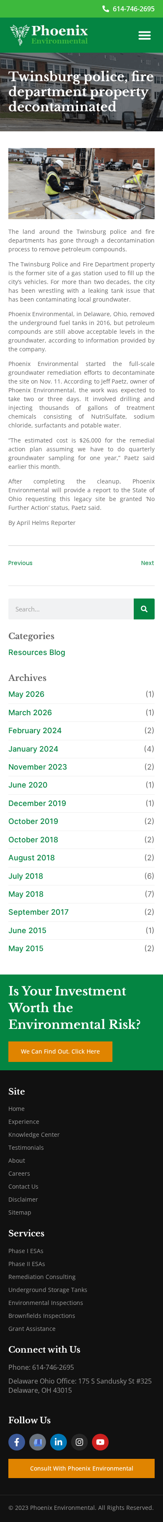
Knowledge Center (34, 1134)
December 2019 (37, 803)
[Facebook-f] (16, 1442)
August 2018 (31, 857)
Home (16, 1109)
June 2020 (28, 784)
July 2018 (25, 876)
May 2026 (26, 694)
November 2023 (37, 766)
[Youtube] (100, 1442)
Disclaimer (23, 1199)
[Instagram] (79, 1442)
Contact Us (23, 1186)
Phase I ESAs (25, 1251)
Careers (19, 1173)
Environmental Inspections (45, 1303)
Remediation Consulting (42, 1277)
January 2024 (33, 748)
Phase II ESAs (26, 1264)
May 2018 (25, 894)
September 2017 (38, 912)
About (16, 1160)
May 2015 (25, 948)
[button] (145, 35)
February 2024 (35, 730)
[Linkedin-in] (58, 1442)
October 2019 (33, 821)
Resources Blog (36, 652)
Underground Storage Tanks (47, 1290)
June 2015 (27, 930)
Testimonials (26, 1147)
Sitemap (19, 1212)
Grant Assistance (32, 1329)
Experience (23, 1122)
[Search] (144, 609)
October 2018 (33, 839)
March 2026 (30, 712)
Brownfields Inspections (41, 1316)
